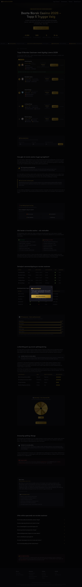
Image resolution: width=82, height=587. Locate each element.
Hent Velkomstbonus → (41, 296)
